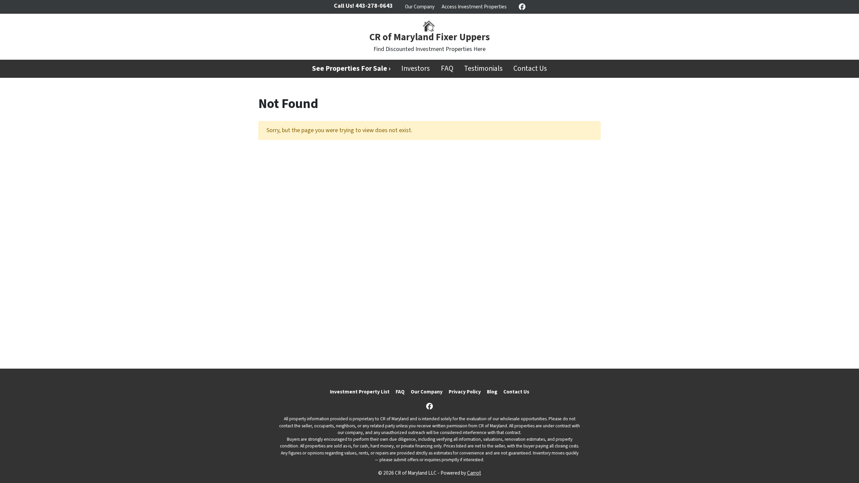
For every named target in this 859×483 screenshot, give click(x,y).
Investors (415, 68)
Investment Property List (360, 391)
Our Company (420, 6)
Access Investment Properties (474, 6)
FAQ (447, 68)
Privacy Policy (465, 391)
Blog (492, 391)
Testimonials (483, 68)
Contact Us (530, 68)
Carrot (474, 473)
